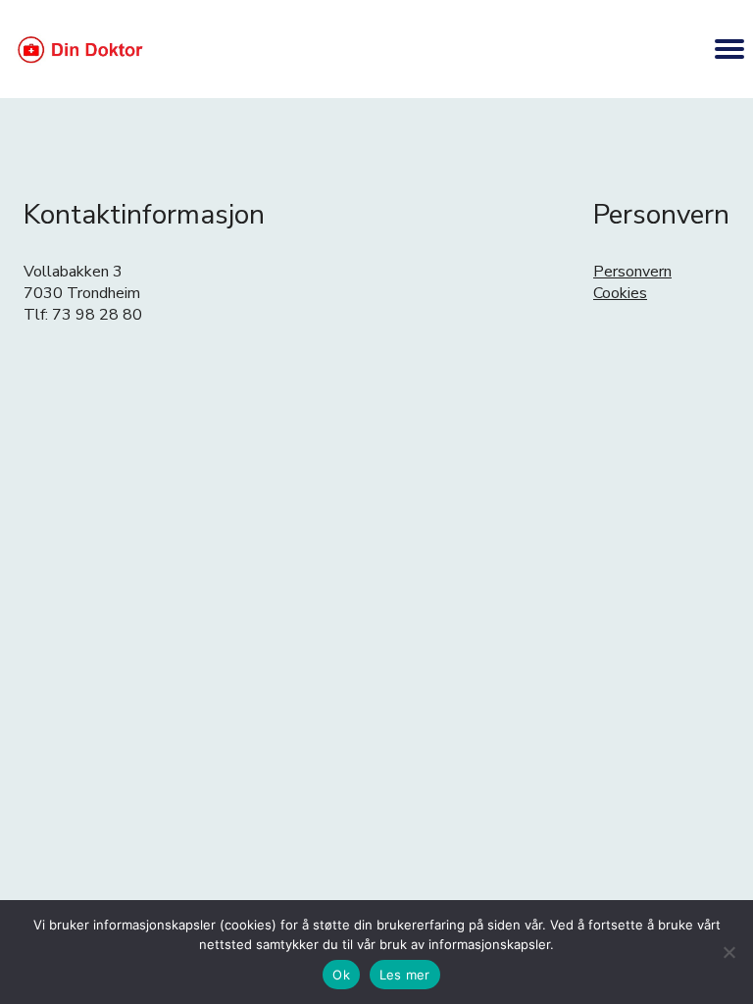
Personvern (632, 271)
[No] (728, 952)
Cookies (620, 293)
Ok (341, 974)
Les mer (404, 974)
